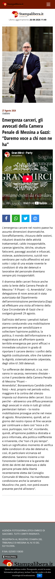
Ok (39, 576)
